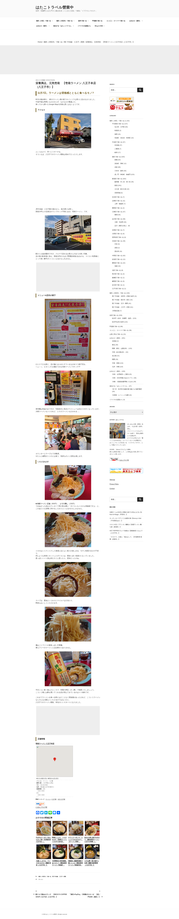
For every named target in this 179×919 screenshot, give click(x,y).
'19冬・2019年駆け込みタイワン (122, 378)
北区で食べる (116, 270)
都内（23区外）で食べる (64, 21)
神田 (116, 134)
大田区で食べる (117, 233)
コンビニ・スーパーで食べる (115, 21)
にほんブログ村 (41, 807)
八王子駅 (53, 799)
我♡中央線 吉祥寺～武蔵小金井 (123, 296)
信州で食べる (82, 21)
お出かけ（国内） (135, 21)
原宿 (116, 248)
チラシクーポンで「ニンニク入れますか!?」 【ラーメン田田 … (75, 839)
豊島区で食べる (117, 263)
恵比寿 (117, 251)
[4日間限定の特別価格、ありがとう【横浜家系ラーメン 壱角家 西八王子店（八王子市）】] (60, 859)
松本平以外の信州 (118, 322)
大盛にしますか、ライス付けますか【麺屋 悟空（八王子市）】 (43, 863)
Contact (112, 488)
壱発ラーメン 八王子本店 (45, 743)
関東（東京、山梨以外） (120, 348)
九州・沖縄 (115, 367)
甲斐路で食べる (97, 21)
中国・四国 (115, 363)
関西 (113, 359)
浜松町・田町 (119, 163)
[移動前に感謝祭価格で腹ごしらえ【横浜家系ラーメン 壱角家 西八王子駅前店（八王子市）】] (76, 859)
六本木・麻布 (119, 171)
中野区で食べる (117, 255)
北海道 (114, 341)
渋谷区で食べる (117, 241)
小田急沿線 (115, 311)
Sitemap (112, 479)
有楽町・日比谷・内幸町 (123, 138)
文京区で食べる (117, 197)
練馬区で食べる (117, 281)
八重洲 (117, 149)
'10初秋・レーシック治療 (120, 395)
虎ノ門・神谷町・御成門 (123, 174)
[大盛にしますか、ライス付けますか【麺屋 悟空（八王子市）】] (43, 859)
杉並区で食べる (117, 259)
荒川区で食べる (117, 274)
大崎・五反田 (119, 222)
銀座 (116, 152)
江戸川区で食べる (118, 288)
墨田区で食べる (117, 208)
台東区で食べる (117, 201)
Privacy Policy (114, 484)
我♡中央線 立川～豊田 (120, 303)
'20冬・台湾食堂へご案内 (120, 374)
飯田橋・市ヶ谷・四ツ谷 (123, 182)
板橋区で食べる (117, 277)
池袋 (116, 266)
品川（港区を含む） (121, 225)
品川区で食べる (117, 219)
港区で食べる (116, 157)
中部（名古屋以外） (118, 352)
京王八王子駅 (61, 799)
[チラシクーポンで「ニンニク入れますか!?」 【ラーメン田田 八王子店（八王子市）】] (76, 835)
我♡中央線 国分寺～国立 (120, 300)
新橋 (116, 160)
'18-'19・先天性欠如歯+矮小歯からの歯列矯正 (127, 389)
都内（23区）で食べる (43, 21)
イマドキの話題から (84, 26)
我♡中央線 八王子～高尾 (59, 876)
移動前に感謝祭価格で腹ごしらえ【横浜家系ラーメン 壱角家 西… (75, 863)
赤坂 (116, 167)
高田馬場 (117, 193)
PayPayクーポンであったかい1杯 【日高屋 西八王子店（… (43, 839)
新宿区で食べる (117, 179)
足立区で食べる (117, 285)
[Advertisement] (62, 59)
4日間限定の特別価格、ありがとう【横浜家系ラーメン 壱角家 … (59, 863)
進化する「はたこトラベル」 (62, 26)
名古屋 (114, 356)
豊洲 (116, 215)
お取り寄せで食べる (116, 334)
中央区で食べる (117, 142)
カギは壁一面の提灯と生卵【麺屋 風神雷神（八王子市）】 (91, 863)
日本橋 (117, 145)
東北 (113, 345)
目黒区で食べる (117, 230)
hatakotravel (50, 80)
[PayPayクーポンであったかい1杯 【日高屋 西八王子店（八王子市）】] (43, 835)
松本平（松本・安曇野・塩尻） (122, 318)
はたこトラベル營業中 (55, 7)
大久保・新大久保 (120, 189)
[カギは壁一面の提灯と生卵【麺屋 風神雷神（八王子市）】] (92, 859)
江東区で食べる (117, 212)
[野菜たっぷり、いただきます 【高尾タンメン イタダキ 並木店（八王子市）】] (60, 835)
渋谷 (116, 244)
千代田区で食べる (118, 124)
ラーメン (48, 799)
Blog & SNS (99, 26)
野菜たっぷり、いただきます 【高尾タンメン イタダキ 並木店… (59, 839)
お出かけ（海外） (42, 26)
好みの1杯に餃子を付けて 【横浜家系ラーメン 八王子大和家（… (92, 839)
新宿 (116, 185)
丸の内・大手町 (120, 127)
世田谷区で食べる (118, 237)
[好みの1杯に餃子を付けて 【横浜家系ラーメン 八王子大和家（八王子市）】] (92, 835)
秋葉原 (117, 130)
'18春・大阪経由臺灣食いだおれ (122, 381)
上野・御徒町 (119, 204)
